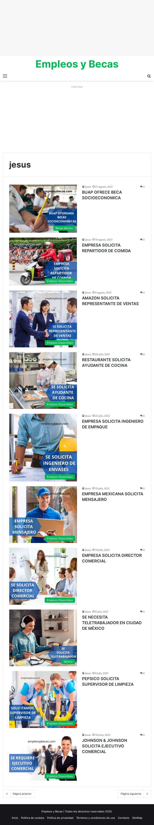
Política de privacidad (60, 817)
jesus (88, 186)
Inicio (15, 817)
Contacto (123, 817)
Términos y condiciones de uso (95, 817)
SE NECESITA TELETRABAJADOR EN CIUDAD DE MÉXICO (112, 623)
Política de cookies (32, 817)
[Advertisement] (77, 28)
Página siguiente (131, 793)
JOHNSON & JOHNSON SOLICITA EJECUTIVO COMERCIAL (104, 746)
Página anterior (22, 793)
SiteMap (137, 817)
